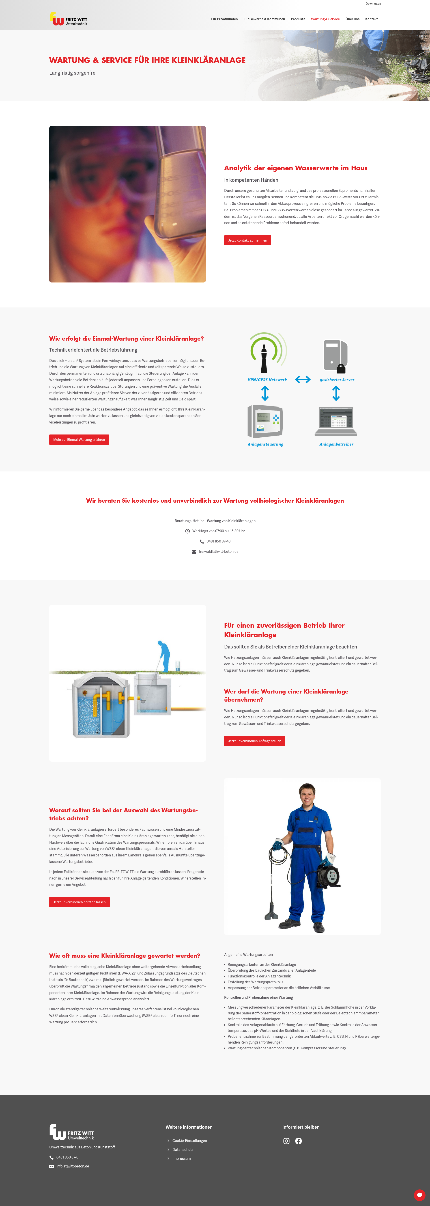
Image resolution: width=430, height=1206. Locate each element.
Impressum (181, 1158)
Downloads (373, 4)
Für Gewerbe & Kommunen (264, 19)
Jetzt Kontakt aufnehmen (247, 240)
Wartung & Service (325, 19)
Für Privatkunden (224, 19)
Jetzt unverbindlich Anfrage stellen (254, 741)
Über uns (352, 19)
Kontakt (371, 19)
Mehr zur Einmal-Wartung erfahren (79, 439)
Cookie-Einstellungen (189, 1140)
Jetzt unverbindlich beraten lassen (79, 902)
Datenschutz (182, 1149)
